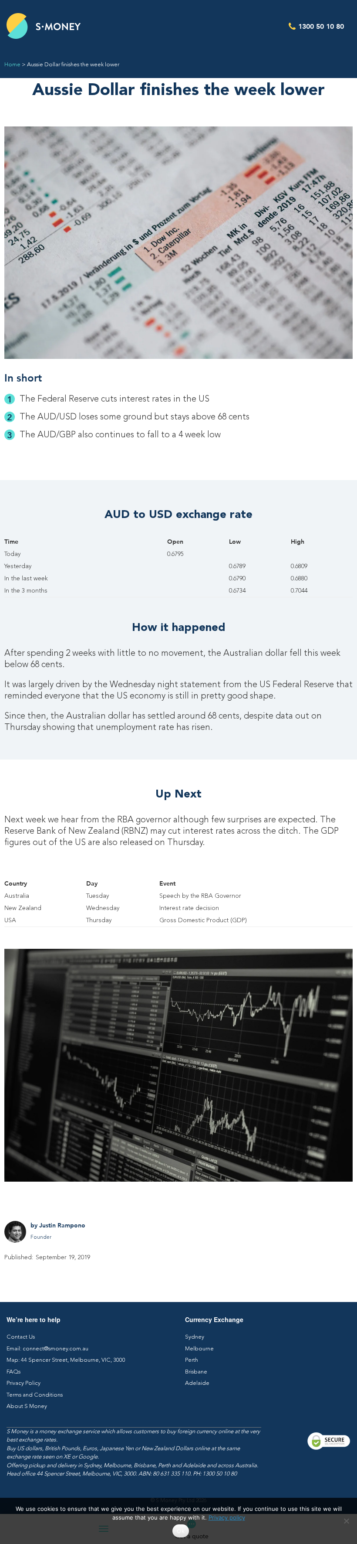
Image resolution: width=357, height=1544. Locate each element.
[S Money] (44, 26)
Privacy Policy (23, 1383)
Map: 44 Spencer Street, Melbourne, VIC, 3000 (66, 1360)
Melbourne (199, 1349)
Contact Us (21, 1337)
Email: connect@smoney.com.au (47, 1349)
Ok (181, 1530)
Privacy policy (227, 1517)
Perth (191, 1360)
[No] (346, 1521)
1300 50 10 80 (321, 26)
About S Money (27, 1406)
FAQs (13, 1372)
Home (12, 65)
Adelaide (197, 1383)
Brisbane (196, 1372)
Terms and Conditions (35, 1395)
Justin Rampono (62, 1225)
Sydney (194, 1337)
